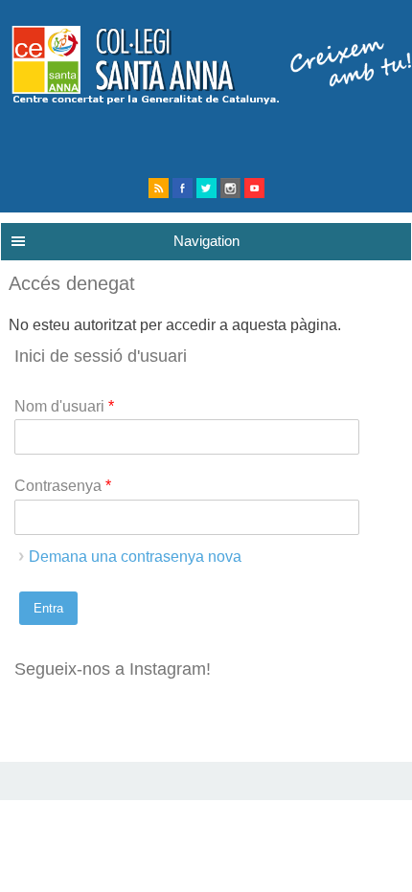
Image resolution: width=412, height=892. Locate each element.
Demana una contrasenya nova (135, 556)
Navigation (206, 241)
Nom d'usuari (64, 406)
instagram (230, 188)
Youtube (254, 188)
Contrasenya (62, 486)
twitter (206, 188)
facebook (182, 188)
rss (159, 188)
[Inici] (206, 99)
